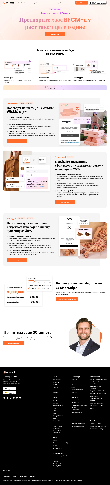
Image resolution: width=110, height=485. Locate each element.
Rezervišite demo (81, 3)
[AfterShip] (9, 3)
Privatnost (6, 476)
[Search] (58, 3)
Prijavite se (71, 3)
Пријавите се (63, 3)
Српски (8, 470)
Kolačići (32, 476)
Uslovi (15, 476)
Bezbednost (23, 476)
